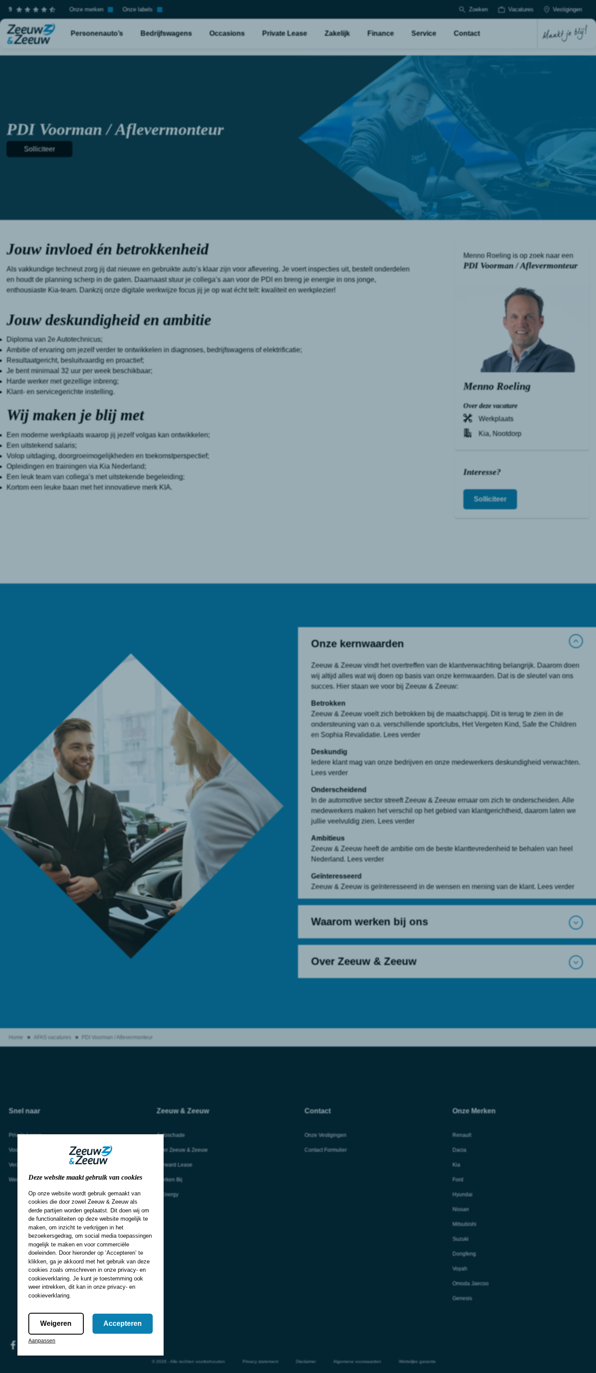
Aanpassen (41, 1341)
